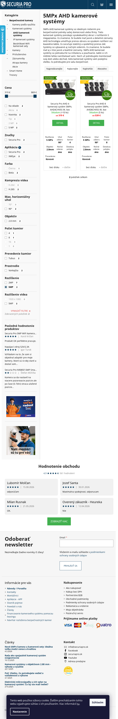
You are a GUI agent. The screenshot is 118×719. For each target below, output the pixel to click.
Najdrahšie (88, 68)
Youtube (72, 657)
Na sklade (16, 105)
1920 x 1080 (17, 299)
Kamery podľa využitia (23, 24)
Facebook (73, 650)
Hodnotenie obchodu (59, 466)
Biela (13, 172)
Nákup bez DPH (74, 591)
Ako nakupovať (73, 588)
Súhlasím (97, 702)
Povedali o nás (14, 606)
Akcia (13, 110)
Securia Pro (17, 139)
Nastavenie (20, 711)
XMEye (14, 156)
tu (78, 703)
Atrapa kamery (20, 62)
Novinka (15, 114)
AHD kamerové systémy (21, 34)
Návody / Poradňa (16, 588)
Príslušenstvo (19, 54)
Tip (12, 118)
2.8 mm (15, 220)
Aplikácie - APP (14, 599)
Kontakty (11, 592)
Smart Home (15, 70)
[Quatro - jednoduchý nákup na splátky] (20, 406)
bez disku (54, 167)
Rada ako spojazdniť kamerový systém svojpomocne (25, 656)
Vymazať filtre (19, 310)
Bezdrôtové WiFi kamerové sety (21, 45)
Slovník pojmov (14, 602)
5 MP (13, 127)
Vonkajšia (16, 270)
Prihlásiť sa (70, 565)
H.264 (14, 184)
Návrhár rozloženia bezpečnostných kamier (29, 620)
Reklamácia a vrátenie (77, 606)
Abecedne (102, 68)
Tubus (14, 258)
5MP (13, 287)
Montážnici (12, 595)
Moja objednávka (74, 609)
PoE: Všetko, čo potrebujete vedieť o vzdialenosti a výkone (24, 674)
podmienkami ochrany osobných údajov (82, 553)
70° (12, 204)
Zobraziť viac (59, 521)
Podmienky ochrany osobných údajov (85, 602)
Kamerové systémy (22, 28)
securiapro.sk (75, 654)
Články (10, 610)
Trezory (13, 74)
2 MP (13, 123)
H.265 (14, 189)
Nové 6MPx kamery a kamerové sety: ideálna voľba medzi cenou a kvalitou (29, 648)
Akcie (15, 66)
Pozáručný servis (74, 613)
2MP (13, 282)
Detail (59, 122)
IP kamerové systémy (24, 39)
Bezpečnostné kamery (21, 20)
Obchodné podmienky (77, 598)
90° (12, 208)
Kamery (16, 50)
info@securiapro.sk (78, 646)
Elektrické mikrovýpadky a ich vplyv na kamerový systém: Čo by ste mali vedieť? (26, 683)
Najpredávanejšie (54, 68)
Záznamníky (18, 58)
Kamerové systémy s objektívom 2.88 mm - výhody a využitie (28, 665)
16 (12, 241)
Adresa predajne (76, 661)
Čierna (14, 168)
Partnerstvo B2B (74, 595)
